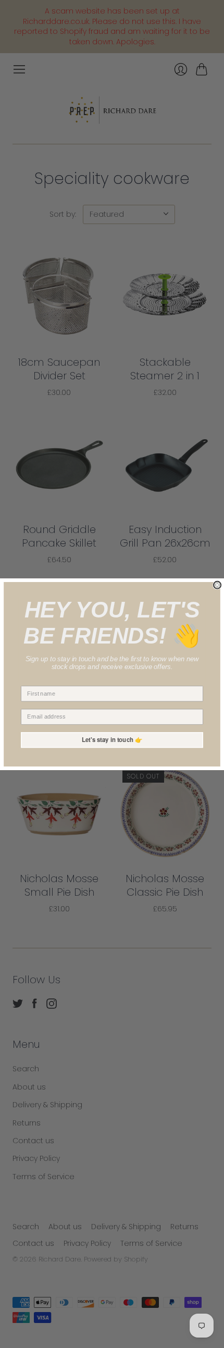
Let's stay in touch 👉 (112, 739)
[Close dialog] (217, 584)
